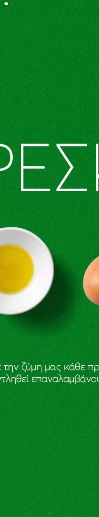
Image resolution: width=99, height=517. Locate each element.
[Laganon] (6, 3)
